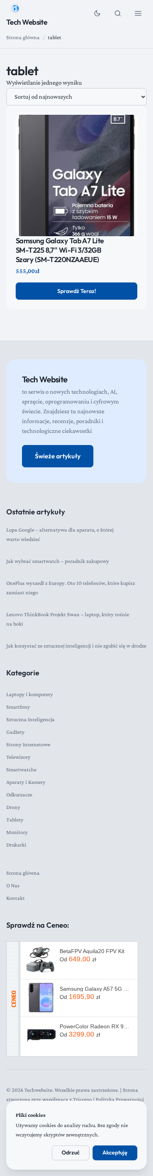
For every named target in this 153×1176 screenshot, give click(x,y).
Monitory (17, 832)
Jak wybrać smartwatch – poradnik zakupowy (57, 561)
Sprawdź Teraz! (76, 291)
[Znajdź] (117, 13)
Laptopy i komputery (29, 694)
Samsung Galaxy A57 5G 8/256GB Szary (96, 988)
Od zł (78, 959)
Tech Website (26, 22)
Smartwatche (21, 769)
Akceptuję (115, 1152)
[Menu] (138, 13)
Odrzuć (71, 1152)
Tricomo (82, 1099)
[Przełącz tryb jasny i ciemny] (97, 13)
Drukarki (16, 844)
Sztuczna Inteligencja (30, 719)
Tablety (15, 819)
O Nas (13, 885)
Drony (13, 807)
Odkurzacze (19, 794)
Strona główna (23, 37)
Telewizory (18, 757)
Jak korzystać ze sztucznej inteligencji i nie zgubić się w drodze (76, 645)
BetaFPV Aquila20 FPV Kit (92, 951)
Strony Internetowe (28, 744)
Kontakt (15, 898)
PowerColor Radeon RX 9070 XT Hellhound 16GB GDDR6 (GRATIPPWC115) (96, 1026)
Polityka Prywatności (120, 1099)
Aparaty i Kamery (26, 782)
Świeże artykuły (57, 456)
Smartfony (18, 707)
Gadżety (15, 732)
